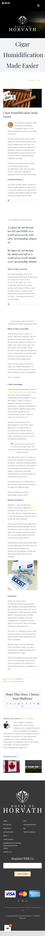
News (10, 681)
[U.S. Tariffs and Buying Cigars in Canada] (11, 761)
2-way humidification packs (18, 392)
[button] (5, 766)
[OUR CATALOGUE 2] (22, 16)
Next (38, 80)
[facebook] (18, 901)
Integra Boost (32, 511)
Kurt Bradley (9, 679)
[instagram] (22, 901)
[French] (5, 3)
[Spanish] (8, 3)
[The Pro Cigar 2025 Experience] (33, 761)
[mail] (26, 901)
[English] (3, 3)
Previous (31, 80)
